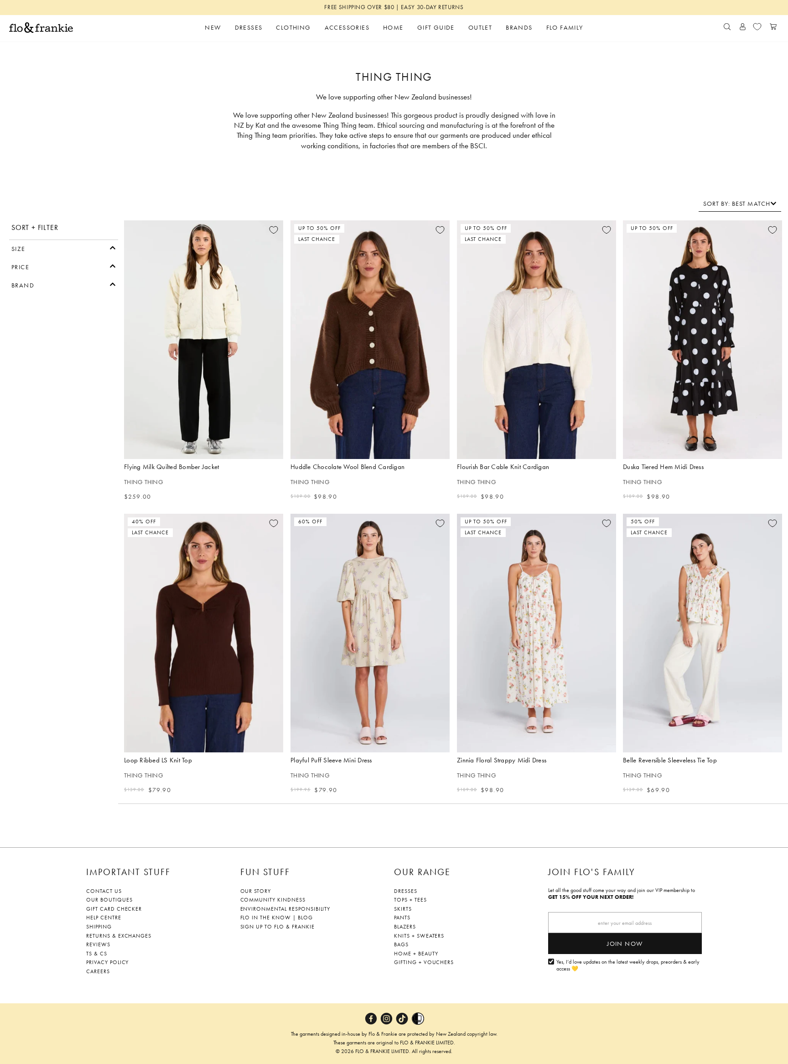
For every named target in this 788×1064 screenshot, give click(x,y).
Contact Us (104, 891)
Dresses (405, 891)
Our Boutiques (109, 899)
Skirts (403, 909)
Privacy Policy (107, 962)
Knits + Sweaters (419, 935)
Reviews (98, 944)
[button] (63, 248)
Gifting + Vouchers (424, 962)
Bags (401, 944)
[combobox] (740, 203)
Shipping (99, 926)
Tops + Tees (410, 899)
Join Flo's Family (591, 872)
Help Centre (103, 917)
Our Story (255, 891)
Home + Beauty (416, 953)
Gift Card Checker (114, 909)
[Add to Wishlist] (274, 230)
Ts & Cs (96, 953)
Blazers (405, 926)
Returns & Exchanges (118, 935)
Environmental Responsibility (285, 909)
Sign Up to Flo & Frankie (277, 926)
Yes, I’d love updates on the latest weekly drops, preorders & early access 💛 (628, 966)
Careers (98, 971)
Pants (402, 917)
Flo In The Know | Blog (276, 917)
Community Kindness (273, 899)
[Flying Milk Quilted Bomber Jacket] (203, 339)
